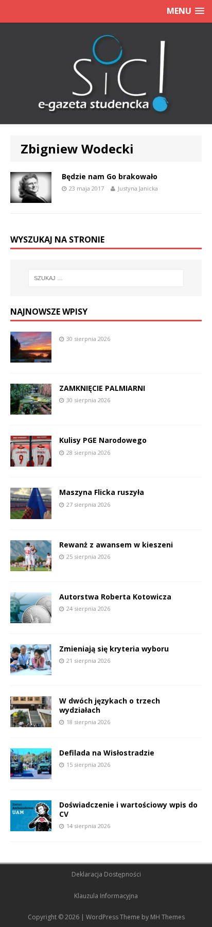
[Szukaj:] (106, 278)
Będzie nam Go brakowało (109, 176)
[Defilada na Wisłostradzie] (30, 773)
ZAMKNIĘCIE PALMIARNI (102, 388)
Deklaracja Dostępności (106, 874)
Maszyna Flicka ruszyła (101, 492)
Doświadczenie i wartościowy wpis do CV (128, 809)
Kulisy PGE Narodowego (103, 440)
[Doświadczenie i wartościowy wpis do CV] (30, 825)
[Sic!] (106, 73)
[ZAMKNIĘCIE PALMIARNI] (30, 409)
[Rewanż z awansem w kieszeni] (30, 565)
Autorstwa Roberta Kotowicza (115, 597)
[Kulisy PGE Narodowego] (30, 461)
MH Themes (167, 917)
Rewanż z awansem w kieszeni (116, 545)
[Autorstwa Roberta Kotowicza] (30, 617)
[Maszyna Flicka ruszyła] (30, 513)
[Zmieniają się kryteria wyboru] (30, 669)
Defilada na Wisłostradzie (106, 753)
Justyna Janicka (138, 188)
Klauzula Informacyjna (106, 895)
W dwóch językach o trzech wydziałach (109, 705)
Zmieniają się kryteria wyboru (114, 649)
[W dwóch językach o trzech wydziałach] (30, 721)
